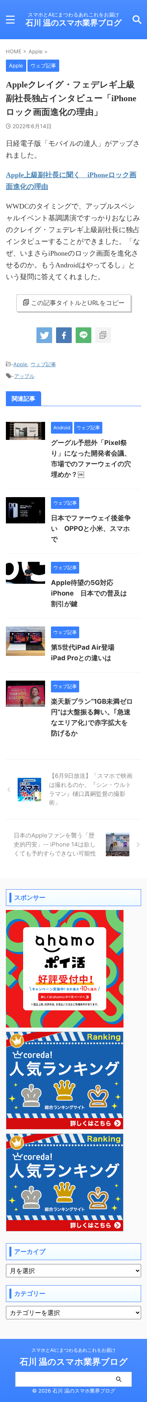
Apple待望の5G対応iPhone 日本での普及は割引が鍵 (89, 593)
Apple (20, 364)
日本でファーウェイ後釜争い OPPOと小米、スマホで (91, 528)
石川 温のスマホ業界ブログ (73, 22)
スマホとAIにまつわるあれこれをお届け (73, 1350)
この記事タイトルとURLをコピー (78, 303)
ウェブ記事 (43, 364)
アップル (24, 376)
